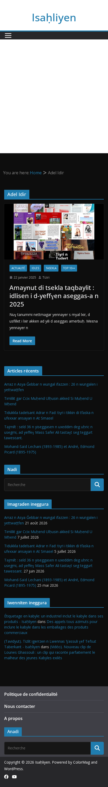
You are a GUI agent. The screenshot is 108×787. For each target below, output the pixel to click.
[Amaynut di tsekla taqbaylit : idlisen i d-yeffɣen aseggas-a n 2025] (54, 231)
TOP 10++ (69, 268)
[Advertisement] (54, 96)
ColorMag (81, 762)
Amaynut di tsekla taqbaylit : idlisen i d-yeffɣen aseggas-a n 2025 (54, 295)
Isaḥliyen (54, 17)
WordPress (13, 768)
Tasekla (51, 268)
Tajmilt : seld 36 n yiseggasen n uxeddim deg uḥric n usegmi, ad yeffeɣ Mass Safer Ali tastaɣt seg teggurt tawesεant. (48, 432)
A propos (13, 718)
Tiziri (46, 277)
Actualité (18, 268)
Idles (35, 268)
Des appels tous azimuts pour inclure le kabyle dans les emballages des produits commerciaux (51, 627)
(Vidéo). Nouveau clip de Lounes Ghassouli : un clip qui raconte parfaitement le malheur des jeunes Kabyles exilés (49, 652)
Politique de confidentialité (30, 694)
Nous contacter (19, 706)
